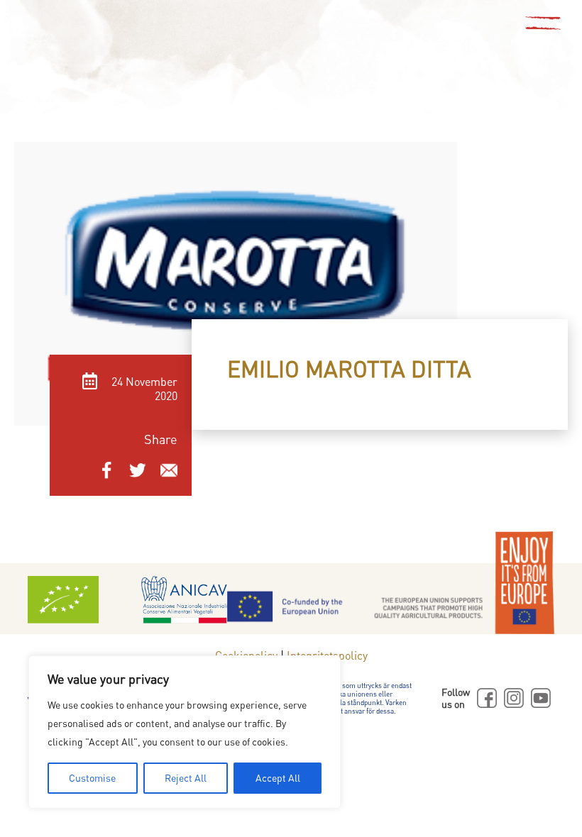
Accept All (278, 778)
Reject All (186, 778)
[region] (184, 732)
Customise (92, 778)
